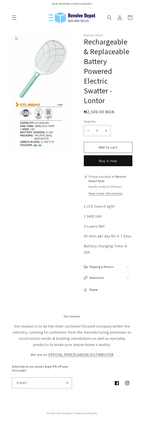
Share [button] (93, 289)
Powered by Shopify (85, 413)
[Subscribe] (67, 382)
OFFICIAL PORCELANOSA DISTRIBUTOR (80, 354)
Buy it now (108, 160)
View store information (105, 193)
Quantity (90, 121)
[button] (14, 17)
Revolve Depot (65, 413)
